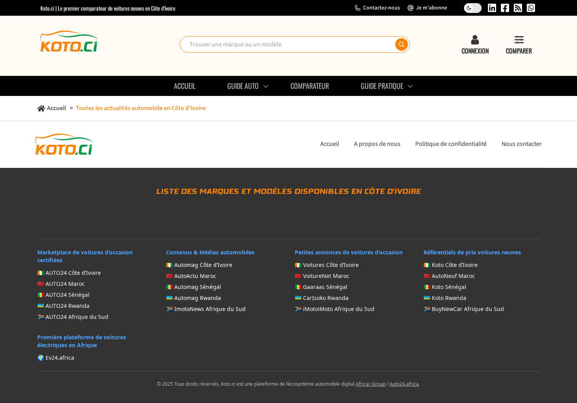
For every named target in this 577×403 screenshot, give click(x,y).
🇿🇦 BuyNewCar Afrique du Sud (464, 309)
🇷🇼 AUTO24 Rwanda (63, 305)
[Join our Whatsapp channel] (531, 8)
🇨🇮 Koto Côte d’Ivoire (451, 265)
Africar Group (370, 384)
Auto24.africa (404, 384)
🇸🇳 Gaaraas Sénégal (321, 287)
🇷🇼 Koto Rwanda (445, 298)
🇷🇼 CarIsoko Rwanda (322, 298)
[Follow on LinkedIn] (492, 8)
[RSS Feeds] (518, 8)
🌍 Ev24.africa (55, 357)
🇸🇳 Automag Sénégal (193, 287)
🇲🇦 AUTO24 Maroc (61, 283)
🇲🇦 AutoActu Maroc (191, 276)
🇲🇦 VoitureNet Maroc (322, 276)
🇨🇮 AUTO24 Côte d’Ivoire (69, 272)
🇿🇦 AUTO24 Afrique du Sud (72, 316)
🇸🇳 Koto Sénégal (445, 287)
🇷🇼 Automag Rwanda (193, 298)
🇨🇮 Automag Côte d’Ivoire (199, 265)
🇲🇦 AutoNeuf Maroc (449, 276)
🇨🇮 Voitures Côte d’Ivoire (327, 265)
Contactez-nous (381, 8)
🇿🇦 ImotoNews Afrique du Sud (206, 309)
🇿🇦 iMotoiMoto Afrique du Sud (334, 309)
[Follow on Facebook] (505, 8)
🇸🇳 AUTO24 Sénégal (63, 294)
